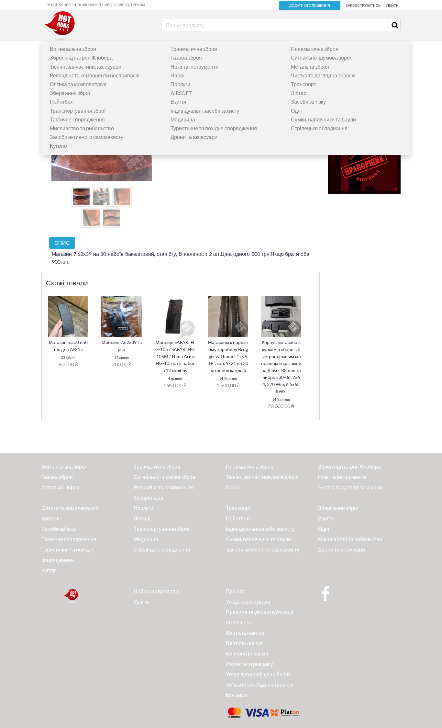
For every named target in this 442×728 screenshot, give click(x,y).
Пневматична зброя (314, 49)
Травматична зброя (194, 49)
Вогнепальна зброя (73, 49)
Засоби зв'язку (308, 101)
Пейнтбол (61, 101)
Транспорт (303, 84)
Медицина (183, 119)
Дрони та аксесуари (194, 137)
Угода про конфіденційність (258, 674)
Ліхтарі (299, 93)
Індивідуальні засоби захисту (205, 111)
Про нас (235, 591)
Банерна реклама (247, 653)
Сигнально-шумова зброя (322, 57)
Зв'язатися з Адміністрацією (259, 684)
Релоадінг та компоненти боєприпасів (95, 75)
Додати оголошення (309, 5)
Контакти (236, 695)
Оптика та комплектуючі (78, 84)
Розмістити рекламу (249, 664)
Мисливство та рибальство (82, 128)
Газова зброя (186, 57)
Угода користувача (248, 601)
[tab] (62, 242)
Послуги (180, 84)
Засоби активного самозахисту (86, 137)
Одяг (297, 111)
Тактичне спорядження (77, 119)
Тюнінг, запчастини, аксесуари (85, 66)
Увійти (392, 5)
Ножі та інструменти (194, 66)
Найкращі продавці (157, 591)
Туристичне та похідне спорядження (214, 128)
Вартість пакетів (245, 633)
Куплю (49, 570)
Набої (177, 75)
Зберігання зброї (70, 93)
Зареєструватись (363, 5)
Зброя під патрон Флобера (81, 57)
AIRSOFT (181, 93)
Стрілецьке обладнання (319, 128)
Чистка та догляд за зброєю (323, 75)
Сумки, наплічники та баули (323, 119)
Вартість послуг (244, 643)
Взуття (178, 101)
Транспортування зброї (77, 111)
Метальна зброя (310, 66)
